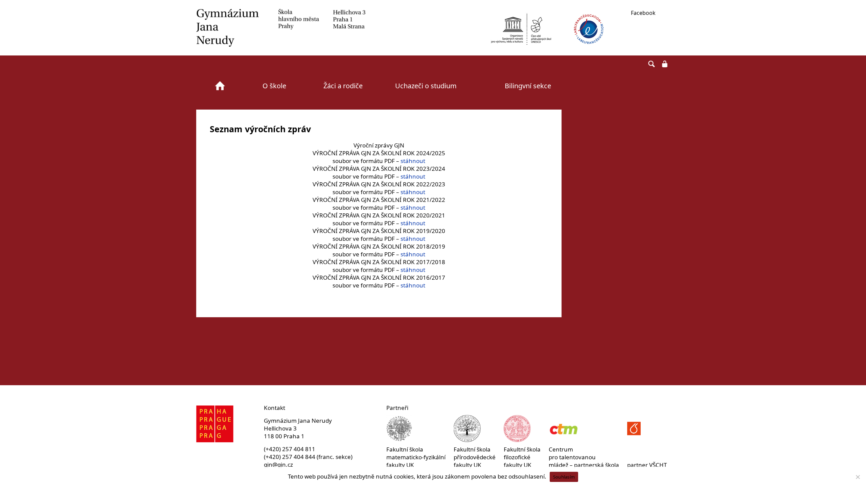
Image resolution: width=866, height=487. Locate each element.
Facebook (643, 13)
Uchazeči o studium (426, 85)
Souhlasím (564, 477)
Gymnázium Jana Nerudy (280, 27)
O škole (274, 85)
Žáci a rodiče (343, 85)
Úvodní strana (220, 85)
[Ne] (857, 476)
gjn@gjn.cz (278, 464)
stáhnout (413, 161)
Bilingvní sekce (528, 85)
